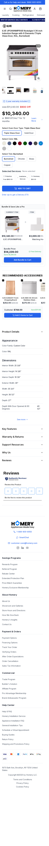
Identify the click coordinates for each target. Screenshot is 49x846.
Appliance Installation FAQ (13, 721)
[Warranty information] (29, 101)
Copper (7, 165)
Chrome (21, 159)
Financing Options (10, 642)
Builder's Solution (9, 684)
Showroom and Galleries (12, 606)
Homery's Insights (9, 620)
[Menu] (4, 8)
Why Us (6, 452)
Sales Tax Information (11, 666)
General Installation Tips (12, 725)
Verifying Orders (9, 652)
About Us (6, 601)
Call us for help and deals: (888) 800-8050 (22, 2)
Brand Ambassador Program (14, 698)
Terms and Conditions (22, 779)
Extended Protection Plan (13, 578)
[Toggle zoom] (38, 78)
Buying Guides (8, 735)
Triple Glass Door (12, 133)
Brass (31, 159)
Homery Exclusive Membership (15, 587)
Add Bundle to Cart (22, 260)
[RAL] (41, 143)
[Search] (10, 8)
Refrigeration (28, 15)
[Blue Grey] (9, 143)
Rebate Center (8, 574)
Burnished (8, 159)
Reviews (6, 460)
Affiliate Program (9, 689)
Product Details (10, 331)
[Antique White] (4, 143)
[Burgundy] (20, 143)
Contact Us (6, 624)
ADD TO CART (24, 188)
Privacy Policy (22, 783)
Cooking (15, 15)
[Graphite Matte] (35, 143)
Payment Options (9, 638)
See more (21, 419)
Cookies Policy (22, 787)
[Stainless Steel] (4, 148)
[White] (9, 148)
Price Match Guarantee (12, 583)
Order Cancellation (10, 661)
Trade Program (8, 679)
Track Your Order (9, 647)
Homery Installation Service (13, 716)
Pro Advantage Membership (14, 693)
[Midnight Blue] (30, 143)
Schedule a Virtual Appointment (15, 730)
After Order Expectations (13, 656)
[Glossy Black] (15, 143)
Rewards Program (10, 564)
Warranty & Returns (13, 436)
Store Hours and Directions (13, 610)
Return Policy (7, 739)
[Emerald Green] (25, 143)
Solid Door (29, 133)
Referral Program (9, 569)
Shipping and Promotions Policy (15, 744)
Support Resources (13, 444)
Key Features (9, 429)
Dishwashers (42, 15)
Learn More (33, 119)
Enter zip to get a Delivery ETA (15, 195)
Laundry (5, 15)
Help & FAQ (7, 711)
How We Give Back (10, 615)
